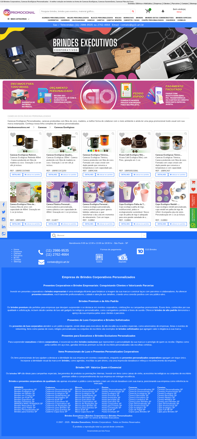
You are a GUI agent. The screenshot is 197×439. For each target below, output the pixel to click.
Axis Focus (105, 431)
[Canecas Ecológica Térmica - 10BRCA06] (98, 142)
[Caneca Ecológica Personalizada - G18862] (98, 192)
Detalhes (16, 174)
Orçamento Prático (193, 200)
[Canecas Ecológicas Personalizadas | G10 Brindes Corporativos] (19, 15)
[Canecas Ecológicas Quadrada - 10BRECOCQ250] (62, 142)
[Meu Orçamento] (193, 182)
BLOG (16, 257)
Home (16, 249)
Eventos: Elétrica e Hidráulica (140, 4)
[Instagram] (3, 219)
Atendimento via (193, 215)
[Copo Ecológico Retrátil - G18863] (171, 192)
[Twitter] (3, 212)
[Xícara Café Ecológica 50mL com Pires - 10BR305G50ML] (135, 142)
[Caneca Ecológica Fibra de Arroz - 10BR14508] (26, 192)
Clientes (166, 4)
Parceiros (176, 4)
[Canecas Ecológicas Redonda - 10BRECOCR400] (26, 142)
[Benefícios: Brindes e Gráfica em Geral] (98, 110)
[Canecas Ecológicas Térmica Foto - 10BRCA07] (171, 142)
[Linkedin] (3, 226)
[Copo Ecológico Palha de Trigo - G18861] (135, 192)
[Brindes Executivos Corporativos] (98, 53)
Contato (185, 4)
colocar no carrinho (33, 174)
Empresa (158, 4)
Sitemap (193, 4)
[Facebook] (3, 204)
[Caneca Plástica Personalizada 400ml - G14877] (62, 192)
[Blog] (3, 234)
